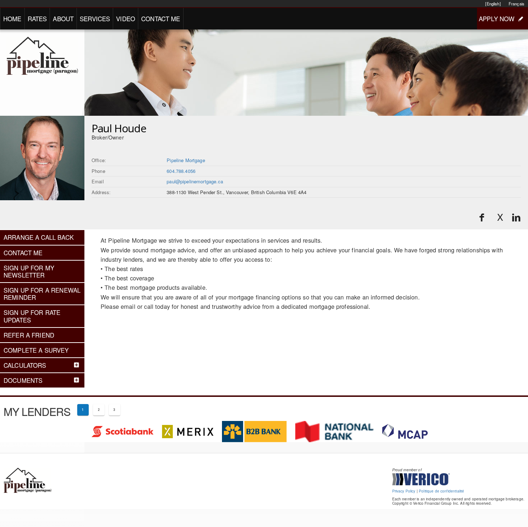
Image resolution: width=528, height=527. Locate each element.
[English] (492, 3)
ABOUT (63, 18)
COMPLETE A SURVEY (36, 350)
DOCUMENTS (23, 380)
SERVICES (95, 18)
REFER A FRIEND (29, 335)
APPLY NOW (496, 18)
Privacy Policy (404, 491)
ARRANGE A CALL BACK (39, 237)
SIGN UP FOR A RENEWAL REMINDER (42, 294)
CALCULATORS (25, 365)
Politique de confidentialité (441, 491)
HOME (12, 18)
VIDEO (125, 18)
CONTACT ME (160, 18)
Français (516, 3)
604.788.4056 (181, 171)
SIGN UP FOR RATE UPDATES (32, 316)
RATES (37, 18)
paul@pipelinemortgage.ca (195, 181)
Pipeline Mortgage (186, 160)
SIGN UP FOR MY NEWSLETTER (29, 271)
